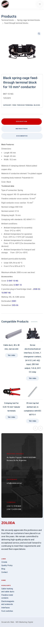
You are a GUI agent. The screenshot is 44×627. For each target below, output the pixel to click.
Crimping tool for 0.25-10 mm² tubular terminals (11, 407)
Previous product (35, 428)
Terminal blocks (7, 20)
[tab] (21, 129)
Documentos (22, 136)
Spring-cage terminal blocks (28, 20)
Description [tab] (21, 121)
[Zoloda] (5, 4)
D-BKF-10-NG (12, 281)
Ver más (11, 355)
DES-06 (15, 305)
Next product (40, 428)
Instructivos (22, 129)
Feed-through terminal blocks (16, 23)
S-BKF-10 (18, 285)
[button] (39, 33)
